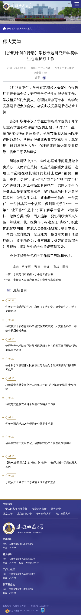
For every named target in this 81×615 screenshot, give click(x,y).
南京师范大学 (63, 513)
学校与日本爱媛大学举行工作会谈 (33, 274)
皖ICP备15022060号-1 (41, 606)
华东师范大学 (43, 513)
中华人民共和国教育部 (15, 509)
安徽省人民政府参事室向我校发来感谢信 (37, 279)
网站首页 (11, 28)
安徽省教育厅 (39, 509)
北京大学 (8, 513)
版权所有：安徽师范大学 (14, 606)
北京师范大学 (24, 513)
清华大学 (56, 509)
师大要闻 (21, 28)
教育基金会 (9, 584)
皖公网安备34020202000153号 (23, 611)
